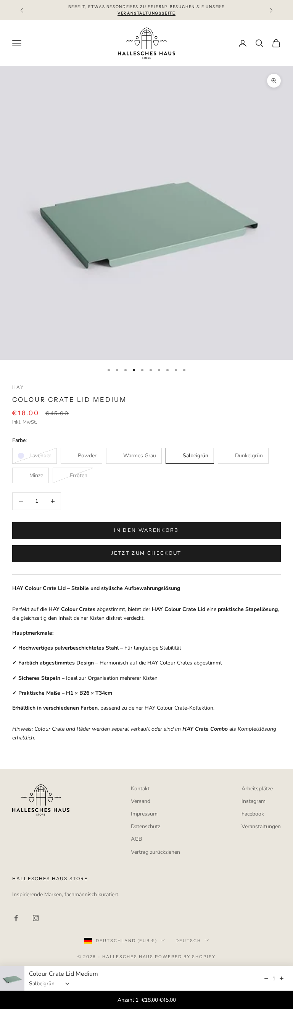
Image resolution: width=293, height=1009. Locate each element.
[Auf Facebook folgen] (16, 918)
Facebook (252, 813)
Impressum (144, 813)
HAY (18, 387)
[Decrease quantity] (266, 978)
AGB (136, 839)
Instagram (253, 801)
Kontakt (140, 788)
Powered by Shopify (185, 956)
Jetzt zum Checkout (146, 553)
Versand (140, 801)
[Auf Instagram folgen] (36, 918)
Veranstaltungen (261, 826)
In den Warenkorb (146, 530)
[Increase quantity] (281, 978)
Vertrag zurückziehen (155, 852)
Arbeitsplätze (257, 788)
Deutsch (188, 940)
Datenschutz (145, 826)
